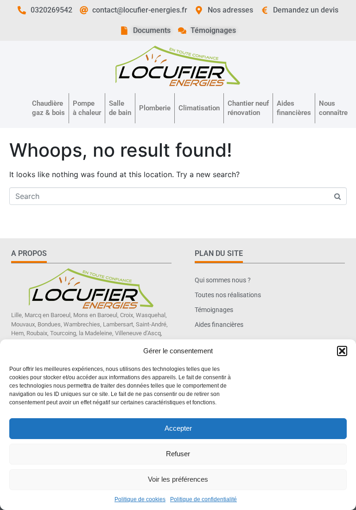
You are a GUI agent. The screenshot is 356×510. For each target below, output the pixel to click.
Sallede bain (120, 108)
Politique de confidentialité (203, 499)
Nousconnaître (333, 108)
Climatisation (199, 108)
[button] (342, 351)
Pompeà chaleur (87, 108)
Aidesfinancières (294, 108)
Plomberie (155, 108)
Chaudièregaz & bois (48, 108)
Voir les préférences (178, 479)
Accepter (178, 428)
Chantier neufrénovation (248, 108)
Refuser (178, 454)
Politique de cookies (139, 499)
